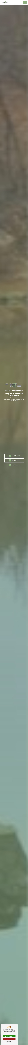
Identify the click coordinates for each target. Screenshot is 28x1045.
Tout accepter (9, 1036)
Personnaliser (9, 1041)
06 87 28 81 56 (16, 460)
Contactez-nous (16, 465)
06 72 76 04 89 (16, 455)
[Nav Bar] (25, 2)
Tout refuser (9, 1039)
